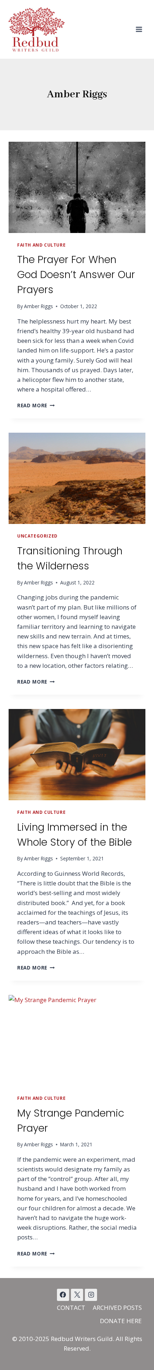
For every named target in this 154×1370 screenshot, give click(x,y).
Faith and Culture (41, 245)
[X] (77, 1295)
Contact (71, 1307)
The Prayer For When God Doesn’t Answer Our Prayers (76, 275)
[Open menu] (138, 29)
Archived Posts (117, 1307)
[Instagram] (91, 1295)
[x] (63, 1295)
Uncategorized (37, 536)
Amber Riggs (38, 306)
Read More (36, 405)
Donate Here (121, 1321)
